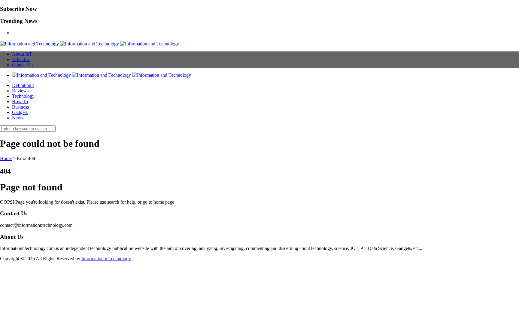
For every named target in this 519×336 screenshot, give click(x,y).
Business (20, 106)
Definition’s (23, 85)
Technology (23, 96)
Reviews (20, 90)
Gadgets (20, 112)
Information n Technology (106, 258)
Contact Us (22, 64)
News (17, 117)
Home (6, 158)
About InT (22, 54)
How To (20, 101)
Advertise (21, 59)
